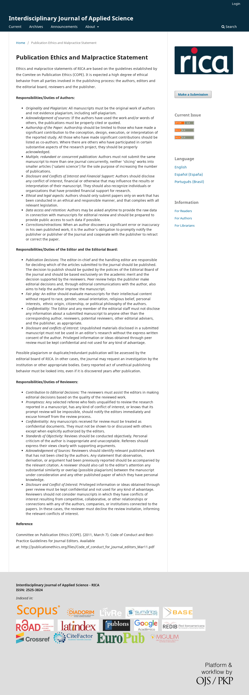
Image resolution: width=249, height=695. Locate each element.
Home (20, 43)
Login (236, 3)
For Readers (183, 211)
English (181, 167)
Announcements (64, 26)
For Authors (183, 218)
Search (231, 26)
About (90, 26)
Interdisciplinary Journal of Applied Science (71, 18)
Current (15, 26)
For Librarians (185, 225)
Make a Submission (193, 94)
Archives (36, 26)
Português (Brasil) (189, 181)
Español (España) (189, 174)
